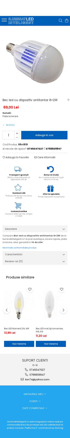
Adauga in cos (44, 135)
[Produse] (5, 21)
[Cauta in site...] (60, 21)
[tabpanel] (35, 61)
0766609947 (37, 374)
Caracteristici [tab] (13, 254)
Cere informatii (46, 157)
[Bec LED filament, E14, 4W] (19, 305)
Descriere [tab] (11, 229)
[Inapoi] (67, 100)
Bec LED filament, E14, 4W (16, 328)
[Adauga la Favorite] (30, 289)
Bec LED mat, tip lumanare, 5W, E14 (49, 330)
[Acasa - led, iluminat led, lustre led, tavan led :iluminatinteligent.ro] (22, 20)
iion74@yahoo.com (36, 379)
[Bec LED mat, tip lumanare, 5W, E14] (51, 305)
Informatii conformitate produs (19, 247)
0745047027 (37, 370)
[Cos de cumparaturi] (66, 21)
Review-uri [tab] (14, 261)
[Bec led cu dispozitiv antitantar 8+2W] (35, 61)
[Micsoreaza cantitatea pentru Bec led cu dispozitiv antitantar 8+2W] (17, 137)
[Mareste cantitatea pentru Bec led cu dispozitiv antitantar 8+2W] (17, 133)
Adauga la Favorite (17, 157)
